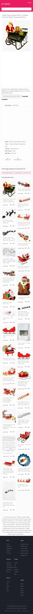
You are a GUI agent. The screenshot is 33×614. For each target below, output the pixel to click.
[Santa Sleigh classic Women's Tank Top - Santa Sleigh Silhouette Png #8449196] (9, 491)
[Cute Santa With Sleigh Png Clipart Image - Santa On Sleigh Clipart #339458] (9, 371)
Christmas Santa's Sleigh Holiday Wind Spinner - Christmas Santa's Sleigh (24, 470)
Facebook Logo (24, 550)
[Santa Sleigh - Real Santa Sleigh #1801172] (24, 437)
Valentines (9, 569)
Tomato (8, 550)
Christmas (9, 562)
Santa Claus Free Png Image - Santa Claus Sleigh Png (23, 205)
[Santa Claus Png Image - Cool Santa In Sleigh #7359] (24, 258)
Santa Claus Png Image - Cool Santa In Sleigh (24, 267)
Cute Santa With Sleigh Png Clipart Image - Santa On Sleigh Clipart (9, 379)
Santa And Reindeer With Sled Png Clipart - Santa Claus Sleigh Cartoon (24, 224)
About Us (7, 610)
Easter (8, 571)
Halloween (9, 565)
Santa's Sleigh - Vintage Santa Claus (24, 343)
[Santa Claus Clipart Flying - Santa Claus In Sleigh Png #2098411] (9, 214)
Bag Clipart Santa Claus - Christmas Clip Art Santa (9, 359)
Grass (7, 586)
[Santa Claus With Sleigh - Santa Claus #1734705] (24, 285)
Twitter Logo (23, 546)
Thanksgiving (9, 567)
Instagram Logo (24, 544)
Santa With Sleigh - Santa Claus (8, 303)
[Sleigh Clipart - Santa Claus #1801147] (9, 330)
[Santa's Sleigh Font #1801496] (9, 444)
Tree (7, 590)
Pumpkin (8, 553)
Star (7, 588)
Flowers (22, 586)
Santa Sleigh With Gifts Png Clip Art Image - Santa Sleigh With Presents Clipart (24, 383)
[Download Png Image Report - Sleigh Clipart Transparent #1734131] (24, 355)
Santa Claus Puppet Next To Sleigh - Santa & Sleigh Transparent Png (9, 200)
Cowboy (16, 571)
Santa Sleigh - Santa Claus (8, 318)
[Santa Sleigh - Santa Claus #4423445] (9, 314)
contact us (17, 91)
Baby (15, 567)
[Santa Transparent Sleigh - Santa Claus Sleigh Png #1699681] (24, 184)
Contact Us (13, 610)
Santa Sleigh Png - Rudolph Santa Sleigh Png (23, 486)
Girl (15, 565)
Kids (15, 574)
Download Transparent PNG (11, 96)
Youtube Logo (24, 548)
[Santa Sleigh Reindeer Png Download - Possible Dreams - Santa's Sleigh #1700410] (9, 392)
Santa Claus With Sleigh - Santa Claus (24, 298)
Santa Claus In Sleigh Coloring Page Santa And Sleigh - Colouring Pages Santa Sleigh (9, 260)
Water (21, 590)
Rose (21, 588)
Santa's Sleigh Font (8, 453)
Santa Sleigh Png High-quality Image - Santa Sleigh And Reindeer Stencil (24, 422)
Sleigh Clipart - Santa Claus (8, 336)
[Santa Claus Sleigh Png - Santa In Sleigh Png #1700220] (24, 237)
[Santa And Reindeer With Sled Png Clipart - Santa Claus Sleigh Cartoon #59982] (24, 217)
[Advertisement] (16, 68)
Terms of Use (25, 610)
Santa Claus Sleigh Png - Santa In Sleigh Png (24, 244)
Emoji (21, 583)
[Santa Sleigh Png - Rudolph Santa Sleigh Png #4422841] (24, 480)
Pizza (7, 544)
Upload (29, 2)
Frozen (16, 562)
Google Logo (23, 555)
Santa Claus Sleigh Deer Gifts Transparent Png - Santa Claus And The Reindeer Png (9, 280)
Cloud (7, 581)
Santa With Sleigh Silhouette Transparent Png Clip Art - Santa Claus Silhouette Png (23, 313)
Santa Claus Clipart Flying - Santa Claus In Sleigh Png (8, 221)
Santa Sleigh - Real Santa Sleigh (24, 445)
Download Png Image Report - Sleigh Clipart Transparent (23, 362)
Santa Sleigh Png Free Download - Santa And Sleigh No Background (23, 403)
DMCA (18, 610)
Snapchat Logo (24, 553)
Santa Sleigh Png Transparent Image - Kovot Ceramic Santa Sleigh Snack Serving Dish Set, (8, 471)
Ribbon (22, 592)
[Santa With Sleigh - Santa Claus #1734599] (9, 295)
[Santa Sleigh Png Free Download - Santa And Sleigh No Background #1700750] (24, 397)
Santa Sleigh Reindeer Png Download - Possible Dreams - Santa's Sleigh (8, 400)
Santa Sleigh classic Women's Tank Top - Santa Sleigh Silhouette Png (9, 504)
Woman (16, 569)
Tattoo (22, 595)
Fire (7, 583)
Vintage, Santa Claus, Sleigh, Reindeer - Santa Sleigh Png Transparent (9, 239)
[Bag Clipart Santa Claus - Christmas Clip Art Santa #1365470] (9, 350)
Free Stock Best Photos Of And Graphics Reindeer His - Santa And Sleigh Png (9, 426)
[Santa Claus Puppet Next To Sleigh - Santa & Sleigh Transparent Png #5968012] (9, 189)
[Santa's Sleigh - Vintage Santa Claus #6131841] (24, 332)
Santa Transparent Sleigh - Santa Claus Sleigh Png (24, 189)
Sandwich (8, 546)
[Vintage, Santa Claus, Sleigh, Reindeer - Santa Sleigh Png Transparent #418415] (9, 233)
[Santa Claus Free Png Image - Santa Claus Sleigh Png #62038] (24, 200)
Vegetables (9, 548)
